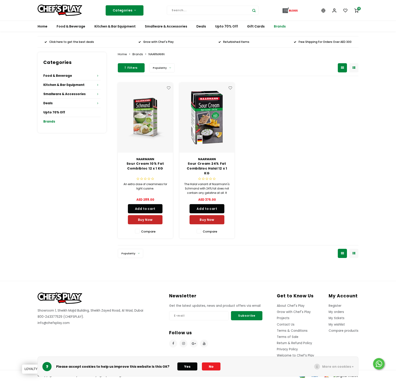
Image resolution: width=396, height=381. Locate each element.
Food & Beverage (71, 26)
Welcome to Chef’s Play (295, 355)
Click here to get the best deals (71, 42)
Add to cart (145, 209)
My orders (336, 312)
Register (335, 306)
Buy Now (145, 220)
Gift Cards (256, 26)
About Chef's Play (291, 306)
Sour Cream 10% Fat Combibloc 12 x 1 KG (145, 166)
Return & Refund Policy (294, 343)
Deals (201, 26)
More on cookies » (338, 366)
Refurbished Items (236, 42)
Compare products (343, 331)
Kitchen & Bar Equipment (115, 26)
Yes (187, 366)
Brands (280, 26)
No (211, 366)
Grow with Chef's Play (158, 42)
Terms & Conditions (292, 331)
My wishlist (337, 324)
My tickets (336, 318)
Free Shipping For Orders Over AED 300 (325, 42)
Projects (283, 318)
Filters (132, 68)
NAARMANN (156, 54)
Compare (148, 231)
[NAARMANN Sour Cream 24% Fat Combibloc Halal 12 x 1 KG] (206, 118)
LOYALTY (31, 369)
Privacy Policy (287, 349)
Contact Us (285, 324)
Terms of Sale (287, 337)
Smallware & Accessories (166, 26)
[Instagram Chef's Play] (183, 344)
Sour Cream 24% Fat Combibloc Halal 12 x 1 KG (207, 168)
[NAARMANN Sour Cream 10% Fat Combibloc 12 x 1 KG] (145, 118)
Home (42, 26)
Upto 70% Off (226, 26)
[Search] (253, 10)
